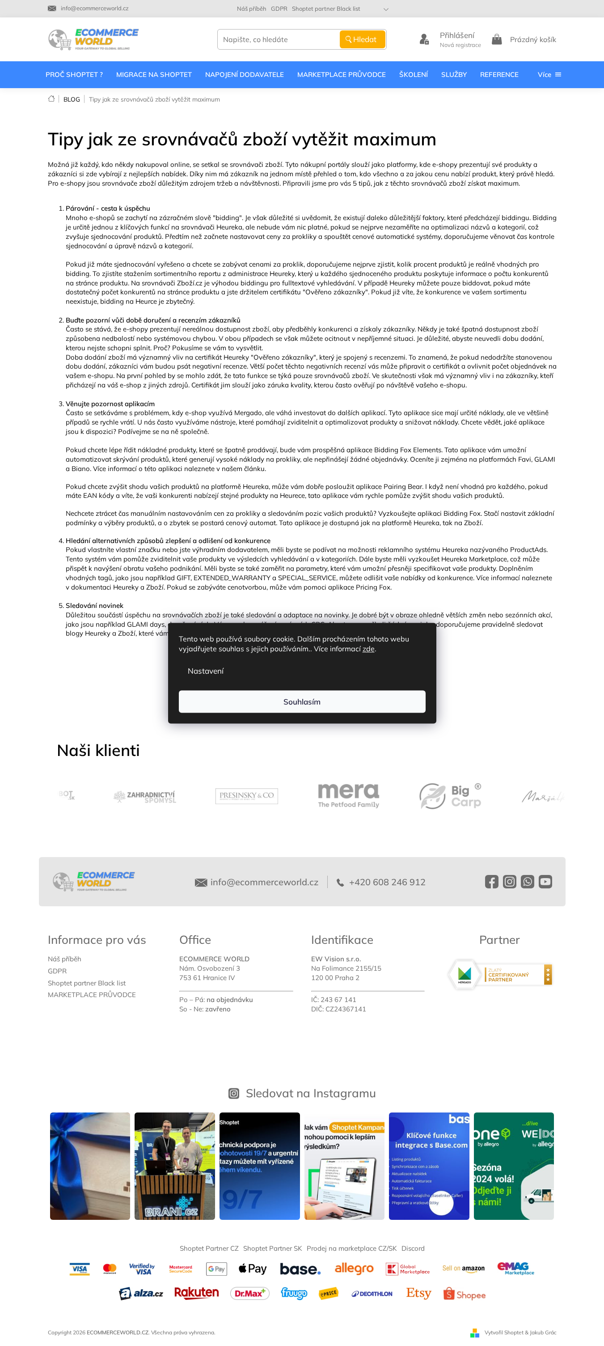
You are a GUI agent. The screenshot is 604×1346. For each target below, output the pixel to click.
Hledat (364, 39)
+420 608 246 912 (386, 881)
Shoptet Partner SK (272, 1248)
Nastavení (206, 670)
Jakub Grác (543, 1332)
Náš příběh (251, 8)
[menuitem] (74, 74)
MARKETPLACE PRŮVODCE (92, 994)
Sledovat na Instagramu (311, 1093)
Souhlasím (302, 701)
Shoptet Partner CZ (209, 1248)
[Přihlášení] (424, 39)
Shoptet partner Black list (326, 8)
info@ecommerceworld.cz (264, 881)
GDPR (279, 8)
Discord (413, 1248)
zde (369, 648)
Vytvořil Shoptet (504, 1332)
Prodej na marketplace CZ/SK (352, 1248)
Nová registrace (460, 44)
